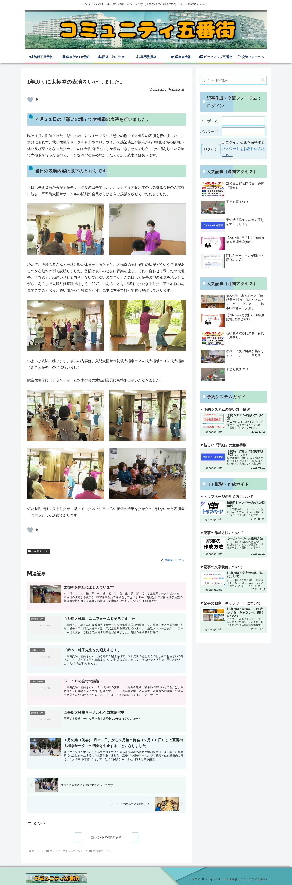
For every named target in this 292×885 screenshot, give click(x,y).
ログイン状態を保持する (245, 142)
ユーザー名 (209, 121)
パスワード (209, 132)
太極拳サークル (40, 551)
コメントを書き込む (107, 837)
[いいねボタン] (30, 100)
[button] (262, 80)
